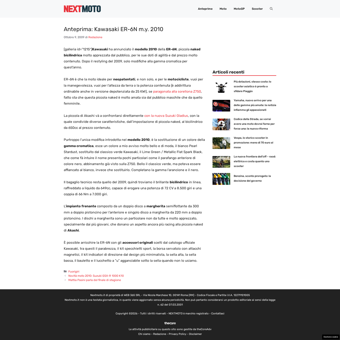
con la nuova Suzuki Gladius (166, 116)
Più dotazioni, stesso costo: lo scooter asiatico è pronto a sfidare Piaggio (252, 86)
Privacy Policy (177, 334)
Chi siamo (144, 334)
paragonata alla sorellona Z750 (177, 91)
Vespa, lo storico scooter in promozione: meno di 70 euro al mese (253, 142)
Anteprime (205, 8)
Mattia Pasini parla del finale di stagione (94, 280)
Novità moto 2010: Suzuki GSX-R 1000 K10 (96, 275)
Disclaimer (195, 334)
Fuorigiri (73, 271)
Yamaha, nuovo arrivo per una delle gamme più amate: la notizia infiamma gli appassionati (255, 105)
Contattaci (217, 313)
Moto (223, 8)
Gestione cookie (331, 337)
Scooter (257, 8)
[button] (271, 9)
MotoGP (239, 8)
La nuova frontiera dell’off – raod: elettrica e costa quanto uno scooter (255, 161)
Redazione (159, 334)
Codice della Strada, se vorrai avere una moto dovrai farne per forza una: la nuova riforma (254, 124)
